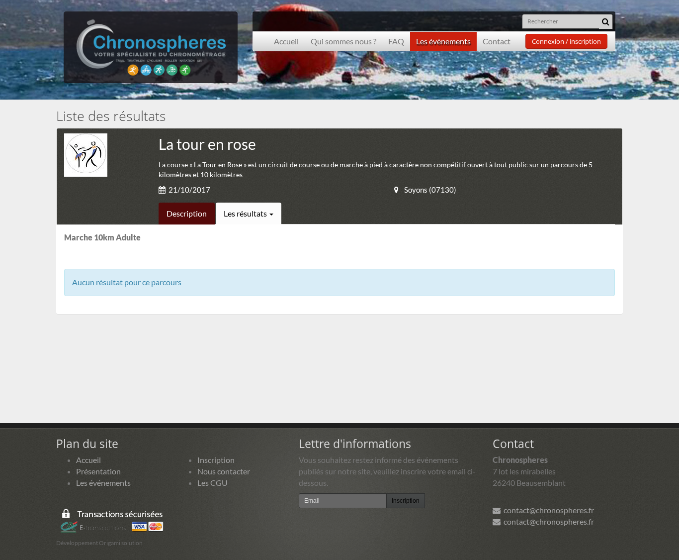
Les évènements (443, 41)
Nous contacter (223, 471)
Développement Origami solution (99, 543)
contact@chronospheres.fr (547, 510)
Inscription (216, 459)
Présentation (98, 471)
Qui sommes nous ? (343, 41)
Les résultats (246, 213)
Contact (496, 41)
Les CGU (212, 482)
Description (187, 213)
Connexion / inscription (566, 41)
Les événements (103, 482)
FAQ (396, 41)
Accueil (286, 41)
